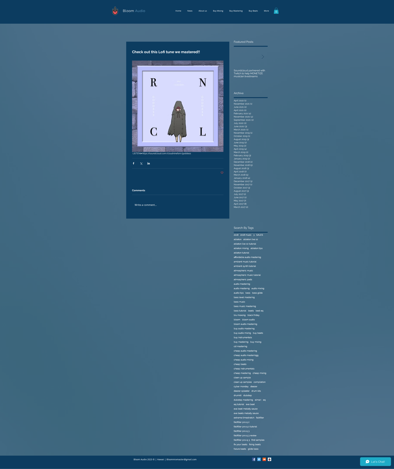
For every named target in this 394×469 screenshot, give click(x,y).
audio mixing (257, 288)
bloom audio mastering (245, 324)
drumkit (237, 395)
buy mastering (241, 342)
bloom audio (248, 319)
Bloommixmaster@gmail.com (182, 459)
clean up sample (242, 377)
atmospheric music (243, 270)
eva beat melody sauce (245, 409)
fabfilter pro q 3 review (245, 435)
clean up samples (243, 382)
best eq (259, 310)
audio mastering (242, 284)
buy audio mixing (242, 333)
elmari (258, 400)
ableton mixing (241, 248)
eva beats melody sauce (246, 413)
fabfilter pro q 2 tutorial (245, 426)
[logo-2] (269, 459)
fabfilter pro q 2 (241, 422)
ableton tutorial (241, 252)
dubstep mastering (243, 400)
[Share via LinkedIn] (148, 163)
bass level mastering (244, 297)
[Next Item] (262, 57)
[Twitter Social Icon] (259, 459)
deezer (253, 386)
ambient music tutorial (245, 261)
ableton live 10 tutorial (245, 244)
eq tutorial (239, 404)
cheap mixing (259, 373)
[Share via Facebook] (133, 163)
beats (251, 310)
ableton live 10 (250, 239)
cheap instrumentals (244, 368)
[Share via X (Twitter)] (141, 163)
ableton (237, 239)
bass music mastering (245, 306)
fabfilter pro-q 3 (242, 440)
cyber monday (241, 386)
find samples (257, 440)
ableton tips (257, 248)
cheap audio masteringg (246, 355)
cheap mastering (242, 373)
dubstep (247, 395)
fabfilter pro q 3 (241, 431)
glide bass (253, 449)
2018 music (245, 235)
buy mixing (255, 342)
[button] (276, 11)
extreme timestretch (244, 417)
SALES (259, 235)
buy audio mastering (244, 328)
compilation (259, 382)
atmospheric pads (243, 279)
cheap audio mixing (243, 359)
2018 (236, 235)
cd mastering (240, 346)
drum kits (256, 391)
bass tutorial (240, 310)
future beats (240, 449)
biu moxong (240, 315)
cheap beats (240, 364)
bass (247, 293)
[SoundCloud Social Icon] (264, 459)
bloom (237, 319)
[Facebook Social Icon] (253, 459)
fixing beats (255, 444)
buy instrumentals (243, 337)
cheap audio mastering (245, 351)
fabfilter (260, 417)
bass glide (257, 293)
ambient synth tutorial (245, 266)
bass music (239, 302)
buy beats (258, 333)
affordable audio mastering (247, 257)
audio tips (239, 293)
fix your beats (240, 444)
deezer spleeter (242, 391)
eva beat (250, 404)
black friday (253, 315)
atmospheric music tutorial (247, 275)
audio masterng (242, 288)
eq (264, 400)
